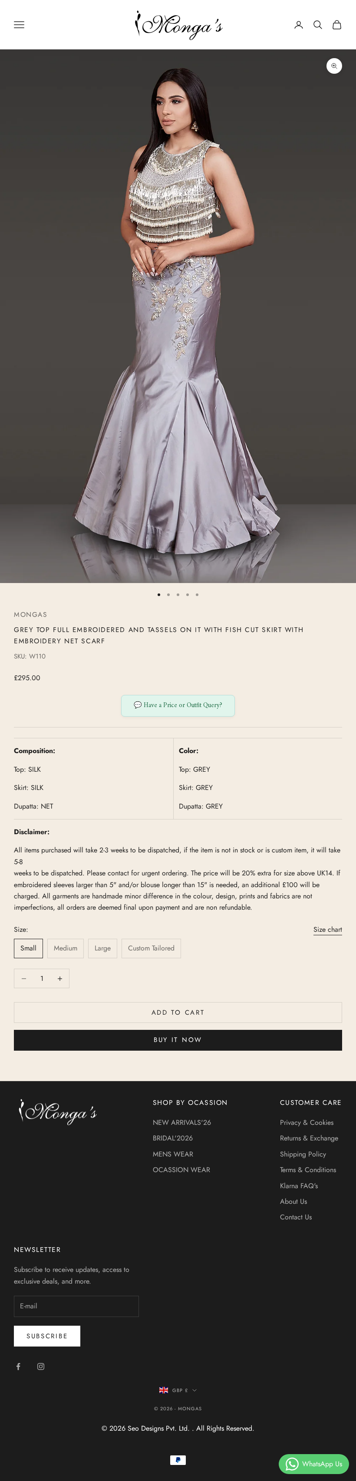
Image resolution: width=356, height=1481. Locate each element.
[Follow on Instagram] (40, 1366)
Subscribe (47, 1336)
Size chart (327, 929)
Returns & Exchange (309, 1138)
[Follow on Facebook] (18, 1366)
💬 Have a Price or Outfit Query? (178, 705)
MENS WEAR (173, 1154)
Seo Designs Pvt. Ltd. (160, 1428)
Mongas (30, 614)
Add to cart (178, 1012)
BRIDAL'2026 (173, 1138)
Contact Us (296, 1217)
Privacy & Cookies (306, 1122)
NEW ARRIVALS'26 (182, 1122)
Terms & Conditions (308, 1170)
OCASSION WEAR (181, 1170)
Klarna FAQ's (299, 1186)
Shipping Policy (303, 1154)
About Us (293, 1201)
